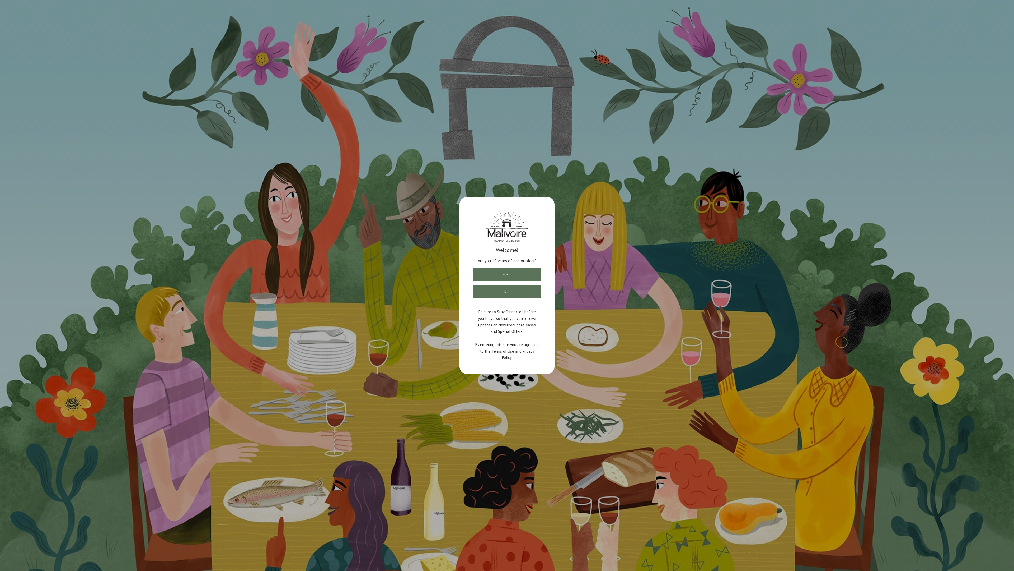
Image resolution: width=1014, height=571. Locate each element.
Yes (507, 274)
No (507, 291)
